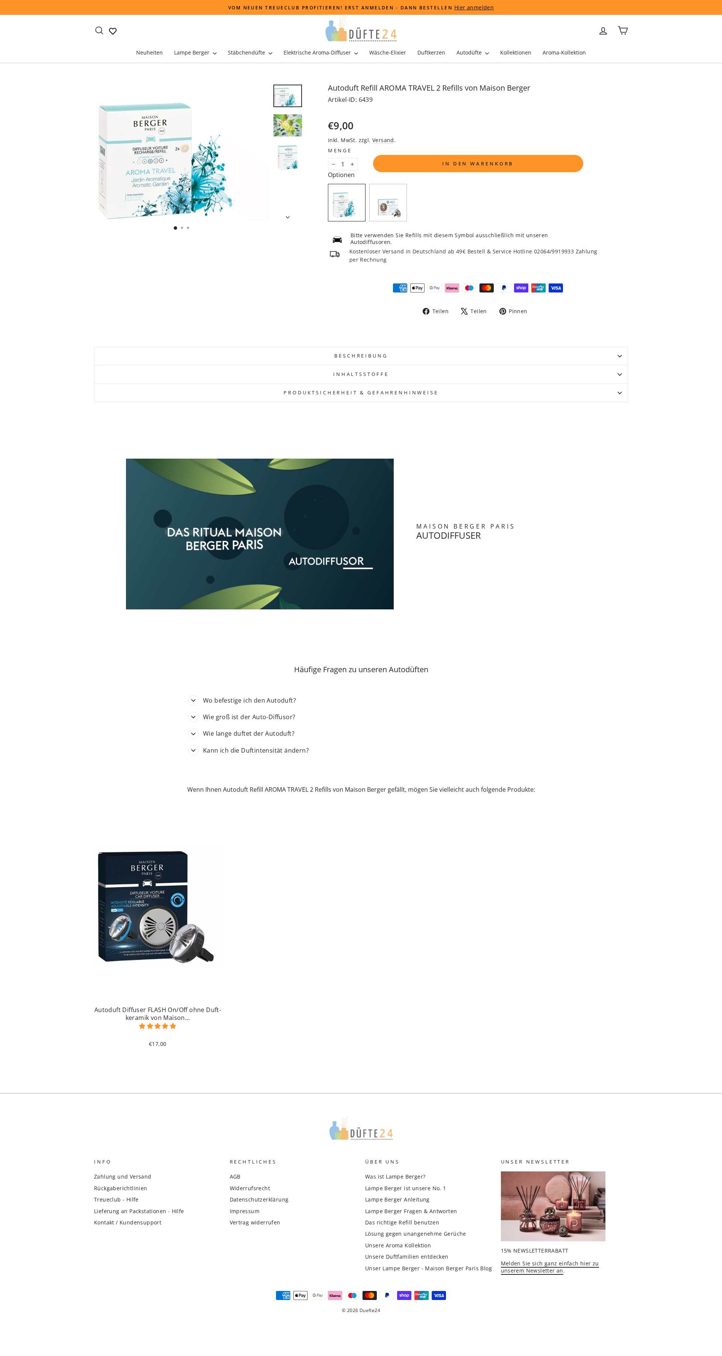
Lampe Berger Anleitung (397, 1199)
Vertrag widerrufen (255, 1222)
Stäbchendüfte (247, 52)
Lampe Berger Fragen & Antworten (411, 1211)
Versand (383, 140)
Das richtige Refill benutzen (402, 1222)
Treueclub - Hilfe (116, 1199)
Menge (340, 150)
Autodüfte (470, 52)
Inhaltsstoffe (361, 374)
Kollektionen (515, 52)
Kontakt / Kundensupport (127, 1222)
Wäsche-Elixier (387, 52)
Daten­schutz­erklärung (259, 1199)
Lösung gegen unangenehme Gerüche (415, 1233)
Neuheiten (149, 52)
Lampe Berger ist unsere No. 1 (405, 1188)
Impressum (245, 1211)
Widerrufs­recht (250, 1188)
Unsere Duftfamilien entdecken (407, 1256)
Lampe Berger (192, 52)
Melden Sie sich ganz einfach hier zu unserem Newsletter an (550, 1267)
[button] (157, 1026)
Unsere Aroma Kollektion (398, 1245)
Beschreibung (360, 355)
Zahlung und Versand (123, 1176)
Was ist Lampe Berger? (395, 1176)
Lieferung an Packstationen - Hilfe (139, 1211)
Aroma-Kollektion (564, 52)
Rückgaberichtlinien (120, 1188)
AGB (235, 1176)
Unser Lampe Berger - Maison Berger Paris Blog (428, 1268)
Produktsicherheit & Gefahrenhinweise (361, 392)
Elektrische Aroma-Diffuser (318, 52)
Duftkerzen (431, 52)
